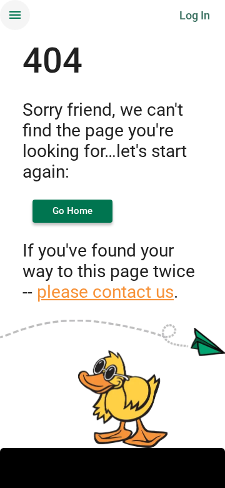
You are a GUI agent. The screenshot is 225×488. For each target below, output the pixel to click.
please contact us (105, 292)
